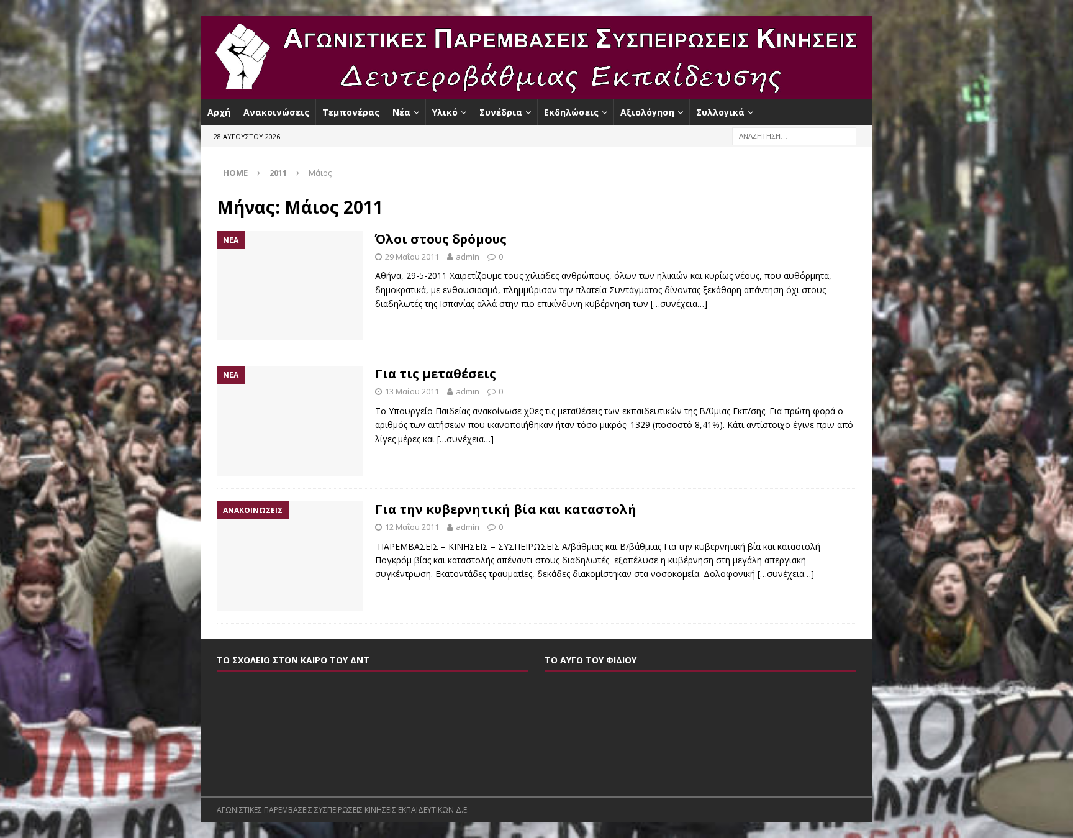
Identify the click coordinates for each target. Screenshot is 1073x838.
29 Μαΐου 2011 (412, 256)
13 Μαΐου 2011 (412, 391)
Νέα (401, 112)
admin (467, 256)
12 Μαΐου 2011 (412, 526)
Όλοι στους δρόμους (441, 238)
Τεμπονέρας (350, 112)
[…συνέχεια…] (679, 303)
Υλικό (445, 112)
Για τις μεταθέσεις (435, 373)
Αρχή (218, 112)
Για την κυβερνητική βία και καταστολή (505, 509)
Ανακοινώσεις (276, 112)
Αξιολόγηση (647, 112)
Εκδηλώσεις (571, 112)
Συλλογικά (720, 112)
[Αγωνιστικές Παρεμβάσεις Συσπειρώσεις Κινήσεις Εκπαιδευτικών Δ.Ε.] (536, 92)
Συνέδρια (500, 112)
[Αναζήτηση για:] (794, 136)
